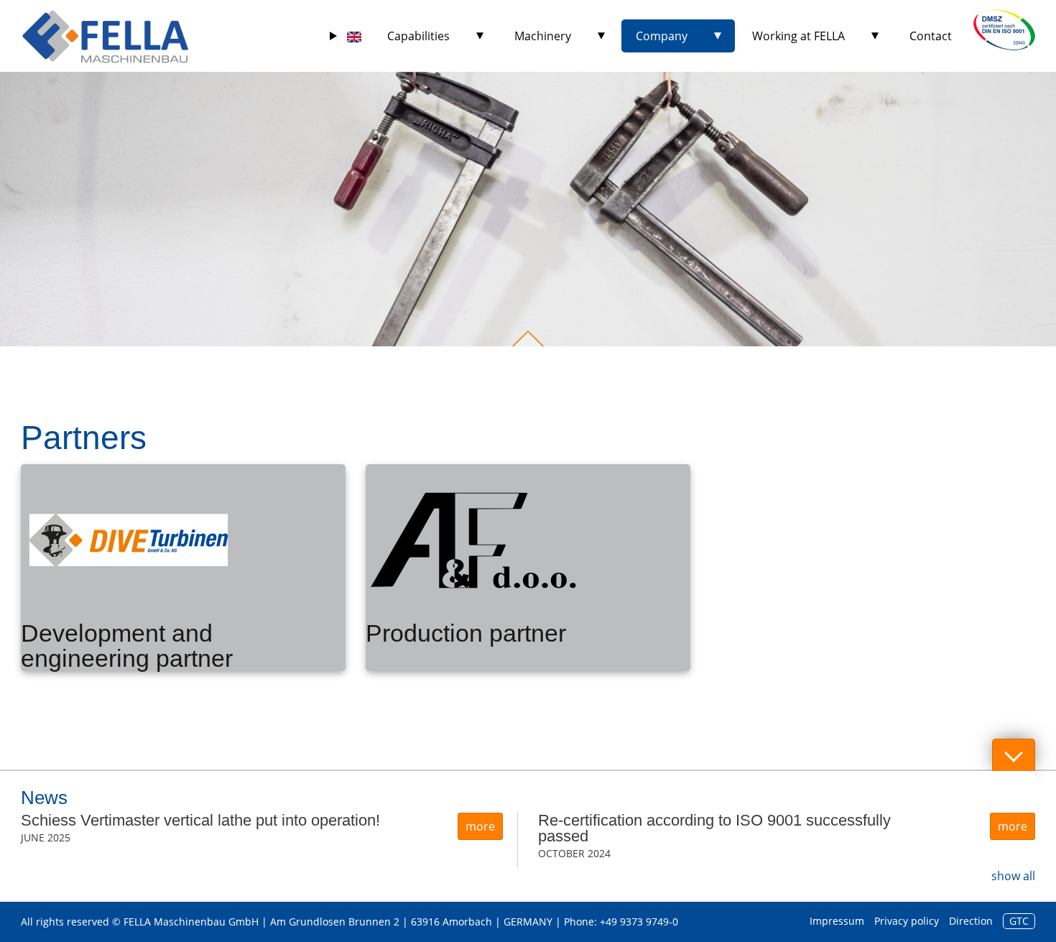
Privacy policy (906, 921)
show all (1013, 876)
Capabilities (418, 36)
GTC (1019, 921)
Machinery (542, 36)
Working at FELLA (798, 36)
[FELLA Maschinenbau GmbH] (105, 36)
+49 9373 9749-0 (639, 921)
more (480, 826)
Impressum (837, 921)
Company (661, 36)
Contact (930, 36)
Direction (971, 921)
